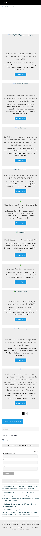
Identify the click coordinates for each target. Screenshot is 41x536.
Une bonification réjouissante (21, 269)
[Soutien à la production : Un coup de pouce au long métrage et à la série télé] (20, 42)
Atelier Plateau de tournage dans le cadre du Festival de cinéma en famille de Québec (20, 342)
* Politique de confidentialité (20, 526)
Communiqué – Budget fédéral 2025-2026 (19, 492)
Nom (4, 466)
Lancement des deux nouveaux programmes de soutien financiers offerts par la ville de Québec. (20, 98)
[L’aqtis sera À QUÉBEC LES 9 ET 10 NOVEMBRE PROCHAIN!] (21, 170)
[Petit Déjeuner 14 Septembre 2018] (20, 234)
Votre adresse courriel (9, 453)
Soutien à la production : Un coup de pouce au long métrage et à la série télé (20, 56)
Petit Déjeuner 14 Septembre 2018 (20, 240)
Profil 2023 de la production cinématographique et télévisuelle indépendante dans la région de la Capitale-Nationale (20, 512)
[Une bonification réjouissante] (20, 265)
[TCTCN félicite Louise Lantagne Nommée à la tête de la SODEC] (20, 294)
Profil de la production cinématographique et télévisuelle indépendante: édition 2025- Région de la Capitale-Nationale (20, 498)
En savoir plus (20, 74)
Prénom (5, 459)
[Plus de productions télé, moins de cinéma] (20, 200)
